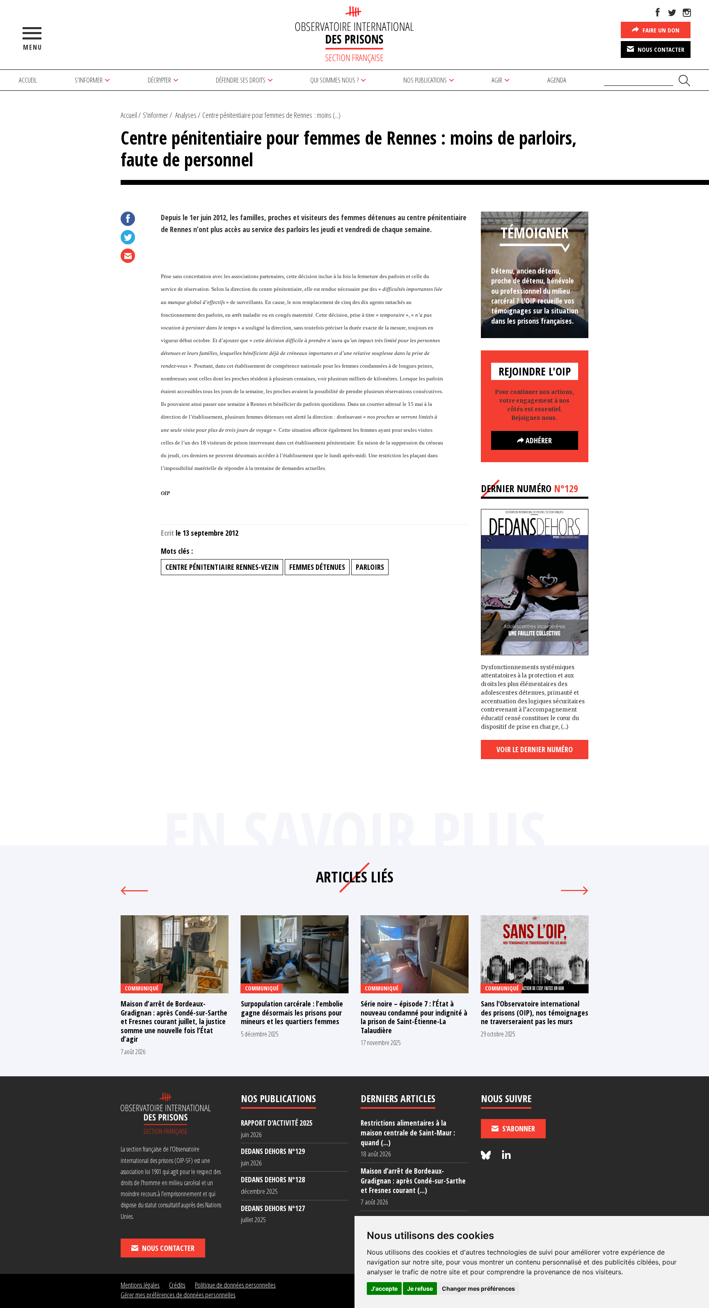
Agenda (556, 80)
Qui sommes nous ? (334, 80)
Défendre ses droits (240, 80)
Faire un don (660, 30)
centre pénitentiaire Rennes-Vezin (222, 567)
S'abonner (518, 1128)
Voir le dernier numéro (534, 749)
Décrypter (159, 80)
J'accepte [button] (384, 1288)
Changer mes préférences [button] (478, 1288)
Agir (497, 80)
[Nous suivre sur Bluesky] (487, 1155)
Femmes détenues (317, 567)
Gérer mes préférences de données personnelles (178, 1294)
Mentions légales (140, 1285)
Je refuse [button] (420, 1288)
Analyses (186, 115)
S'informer (155, 115)
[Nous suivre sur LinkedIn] (506, 1155)
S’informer (89, 80)
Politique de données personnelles (235, 1285)
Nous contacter (660, 49)
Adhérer (538, 440)
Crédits (177, 1285)
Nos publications (425, 80)
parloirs (370, 567)
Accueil (28, 80)
